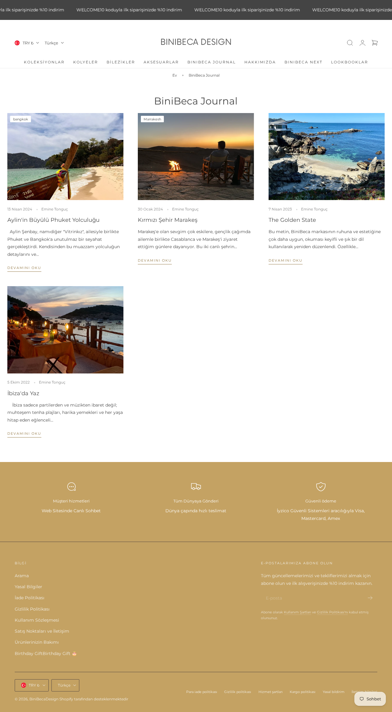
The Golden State (292, 220)
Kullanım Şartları (297, 612)
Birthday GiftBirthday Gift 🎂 (46, 653)
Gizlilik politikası (237, 691)
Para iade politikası (201, 691)
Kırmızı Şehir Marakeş (168, 220)
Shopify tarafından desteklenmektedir (93, 698)
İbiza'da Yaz (23, 393)
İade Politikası (29, 598)
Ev (174, 75)
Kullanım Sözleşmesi (37, 620)
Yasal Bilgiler (28, 587)
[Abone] (370, 598)
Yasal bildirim (334, 691)
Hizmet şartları (270, 691)
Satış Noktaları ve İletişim (42, 631)
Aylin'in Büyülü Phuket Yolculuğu (53, 220)
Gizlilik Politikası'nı (332, 612)
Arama (22, 576)
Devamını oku (24, 268)
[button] (350, 42)
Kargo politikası (302, 691)
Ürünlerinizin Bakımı (37, 642)
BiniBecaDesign (43, 698)
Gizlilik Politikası (32, 609)
